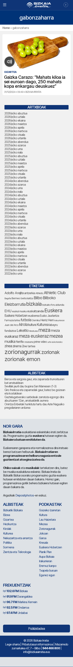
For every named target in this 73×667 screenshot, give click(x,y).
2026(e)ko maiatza (15, 124)
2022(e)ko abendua (16, 266)
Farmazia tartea (12, 320)
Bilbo (38, 297)
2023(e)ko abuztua (15, 238)
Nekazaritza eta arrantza (17, 538)
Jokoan (43, 533)
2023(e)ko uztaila (14, 241)
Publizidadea (36, 628)
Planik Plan (45, 552)
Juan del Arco (11, 324)
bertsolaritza (27, 298)
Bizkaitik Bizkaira (13, 510)
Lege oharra (12, 644)
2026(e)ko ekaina (14, 120)
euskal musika (19, 311)
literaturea (33, 331)
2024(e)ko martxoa (15, 213)
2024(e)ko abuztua (15, 195)
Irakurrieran (59, 320)
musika (9, 341)
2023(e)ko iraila (13, 234)
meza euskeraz (34, 336)
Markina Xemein (21, 602)
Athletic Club (54, 292)
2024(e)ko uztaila (14, 198)
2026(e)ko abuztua (15, 113)
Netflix (20, 342)
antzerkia (29, 293)
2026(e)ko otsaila (14, 134)
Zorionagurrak (47, 529)
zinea (8, 346)
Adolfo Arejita (14, 293)
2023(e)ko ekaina (14, 245)
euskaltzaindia (35, 311)
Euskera (53, 310)
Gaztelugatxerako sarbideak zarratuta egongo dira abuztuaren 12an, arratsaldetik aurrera (34, 398)
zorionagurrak (22, 351)
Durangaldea (19, 596)
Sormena (8, 547)
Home (6, 28)
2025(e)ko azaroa (15, 145)
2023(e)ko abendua (16, 223)
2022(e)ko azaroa (15, 270)
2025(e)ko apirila (14, 166)
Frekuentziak (17, 585)
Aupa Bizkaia (46, 557)
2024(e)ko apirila (14, 209)
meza (44, 330)
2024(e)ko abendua (16, 181)
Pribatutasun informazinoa (37, 644)
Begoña (7, 298)
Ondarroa (17, 607)
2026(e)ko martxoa (15, 131)
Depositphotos (24, 495)
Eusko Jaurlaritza (49, 315)
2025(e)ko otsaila (14, 173)
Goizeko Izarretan (49, 510)
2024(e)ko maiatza (15, 206)
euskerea (33, 315)
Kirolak (7, 529)
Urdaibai (16, 613)
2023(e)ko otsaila (14, 259)
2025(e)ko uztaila (14, 159)
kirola (23, 324)
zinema (17, 346)
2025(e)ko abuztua (15, 156)
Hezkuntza (9, 524)
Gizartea (8, 519)
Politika (7, 542)
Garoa (42, 538)
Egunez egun (47, 575)
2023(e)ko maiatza (15, 248)
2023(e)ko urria (13, 230)
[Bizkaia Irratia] (36, 5)
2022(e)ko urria (13, 273)
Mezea (43, 524)
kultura (32, 325)
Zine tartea (28, 346)
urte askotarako (54, 342)
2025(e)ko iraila (13, 152)
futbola (26, 320)
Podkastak (50, 504)
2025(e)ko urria (13, 149)
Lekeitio (23, 330)
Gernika (36, 320)
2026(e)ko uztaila (14, 116)
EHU (7, 311)
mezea (56, 336)
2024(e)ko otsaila (14, 216)
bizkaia (34, 304)
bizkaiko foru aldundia (53, 304)
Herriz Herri (47, 320)
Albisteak (13, 504)
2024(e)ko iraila (13, 191)
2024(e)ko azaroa (15, 184)
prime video (40, 341)
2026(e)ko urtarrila (15, 138)
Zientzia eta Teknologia (17, 552)
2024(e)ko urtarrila (15, 220)
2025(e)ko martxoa (15, 170)
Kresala (43, 542)
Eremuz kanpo (47, 566)
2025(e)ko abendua (16, 141)
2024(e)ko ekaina (14, 202)
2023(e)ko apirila (14, 252)
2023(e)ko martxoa (15, 255)
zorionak (50, 352)
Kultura (43, 515)
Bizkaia (17, 591)
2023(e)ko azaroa (15, 227)
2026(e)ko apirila (14, 127)
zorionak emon (22, 359)
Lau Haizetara (47, 519)
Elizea (6, 515)
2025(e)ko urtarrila (15, 177)
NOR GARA (13, 426)
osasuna (28, 341)
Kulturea (42, 324)
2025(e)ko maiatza (15, 163)
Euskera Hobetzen (15, 316)
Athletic (39, 293)
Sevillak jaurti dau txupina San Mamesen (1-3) (30, 386)
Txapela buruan (48, 570)
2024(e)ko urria (13, 188)
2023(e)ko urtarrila (15, 263)
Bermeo (16, 298)
